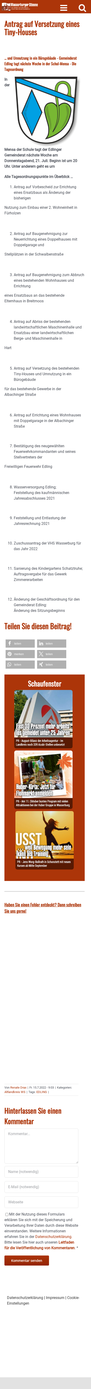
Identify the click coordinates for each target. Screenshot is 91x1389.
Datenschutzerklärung (25, 1297)
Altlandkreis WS (14, 1092)
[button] (20, 643)
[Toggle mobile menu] (64, 8)
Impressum (55, 1297)
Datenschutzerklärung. (53, 1236)
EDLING (41, 1092)
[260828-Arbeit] (43, 692)
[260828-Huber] (43, 753)
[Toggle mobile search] (82, 8)
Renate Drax (18, 1087)
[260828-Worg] (44, 814)
